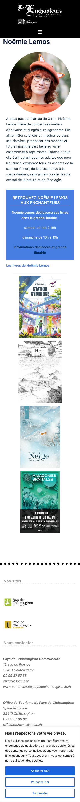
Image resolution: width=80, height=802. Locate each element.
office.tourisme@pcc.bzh (22, 725)
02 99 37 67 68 (15, 675)
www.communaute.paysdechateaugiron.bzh (37, 687)
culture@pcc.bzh (16, 681)
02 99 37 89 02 (15, 719)
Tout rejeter (40, 793)
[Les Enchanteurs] (40, 14)
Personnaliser (40, 782)
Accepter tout (40, 770)
